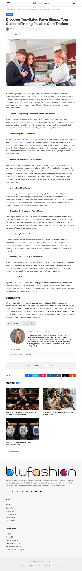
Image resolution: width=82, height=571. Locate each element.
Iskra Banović (14, 29)
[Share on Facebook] (8, 34)
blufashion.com (15, 349)
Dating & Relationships (13, 543)
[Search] (74, 3)
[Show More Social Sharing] (20, 34)
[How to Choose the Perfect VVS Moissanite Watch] (22, 429)
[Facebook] (10, 355)
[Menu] (8, 3)
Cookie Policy (48, 566)
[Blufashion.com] (41, 3)
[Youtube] (27, 355)
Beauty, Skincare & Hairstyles (15, 550)
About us (8, 505)
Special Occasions (12, 540)
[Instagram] (13, 355)
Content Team (10, 511)
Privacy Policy (39, 566)
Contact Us (9, 508)
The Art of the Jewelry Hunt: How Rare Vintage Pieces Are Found (21, 413)
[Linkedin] (16, 355)
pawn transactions (29, 263)
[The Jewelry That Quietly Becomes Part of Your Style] (59, 399)
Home (7, 9)
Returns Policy (10, 517)
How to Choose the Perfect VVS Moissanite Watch (18, 443)
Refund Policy (10, 521)
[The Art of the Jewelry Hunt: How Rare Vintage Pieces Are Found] (22, 399)
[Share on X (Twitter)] (12, 34)
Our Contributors (11, 514)
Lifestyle (8, 534)
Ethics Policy (58, 566)
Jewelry (13, 9)
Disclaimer (25, 566)
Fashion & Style (10, 537)
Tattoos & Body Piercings (13, 546)
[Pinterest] (18, 355)
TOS (31, 566)
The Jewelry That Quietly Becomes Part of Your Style (58, 413)
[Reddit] (21, 355)
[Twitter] (24, 355)
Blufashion (47, 335)
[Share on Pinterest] (16, 34)
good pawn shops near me (24, 142)
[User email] (30, 355)
